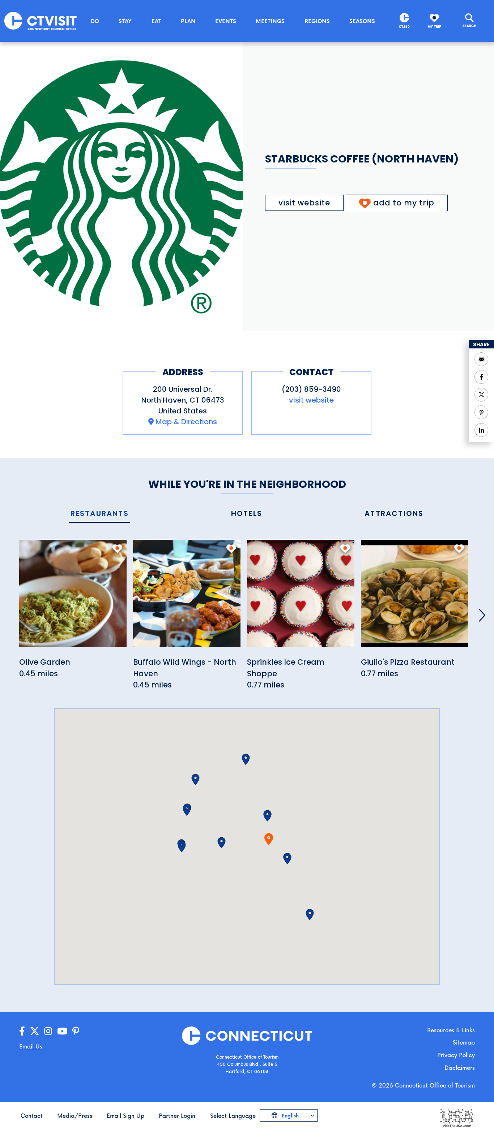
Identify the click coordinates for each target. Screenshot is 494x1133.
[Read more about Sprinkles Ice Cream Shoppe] (300, 597)
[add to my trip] (117, 548)
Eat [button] (156, 21)
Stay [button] (125, 21)
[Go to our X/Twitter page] (34, 1031)
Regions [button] (317, 21)
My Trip (434, 26)
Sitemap (464, 1042)
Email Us (30, 1046)
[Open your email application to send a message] (481, 359)
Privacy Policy (456, 1054)
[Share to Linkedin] (481, 430)
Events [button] (225, 21)
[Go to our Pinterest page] (75, 1031)
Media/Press (74, 1115)
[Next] (482, 615)
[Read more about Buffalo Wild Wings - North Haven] (186, 597)
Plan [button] (188, 21)
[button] (267, 816)
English (289, 1115)
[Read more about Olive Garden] (73, 597)
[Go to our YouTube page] (62, 1031)
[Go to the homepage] (40, 20)
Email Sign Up (125, 1115)
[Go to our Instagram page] (48, 1031)
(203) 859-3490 (311, 389)
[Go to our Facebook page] (22, 1031)
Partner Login (177, 1115)
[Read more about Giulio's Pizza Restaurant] (414, 597)
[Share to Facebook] (481, 377)
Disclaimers (459, 1067)
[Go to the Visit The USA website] (456, 1117)
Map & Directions (186, 422)
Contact (32, 1115)
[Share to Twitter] (481, 394)
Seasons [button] (362, 21)
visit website (304, 202)
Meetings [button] (270, 21)
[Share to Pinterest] (481, 412)
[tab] (99, 514)
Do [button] (95, 21)
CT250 (404, 26)
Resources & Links (451, 1029)
